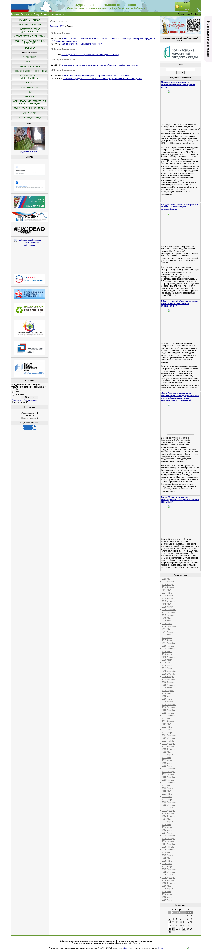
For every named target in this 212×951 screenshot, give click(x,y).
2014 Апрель (168, 587)
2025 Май (166, 858)
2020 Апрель (168, 690)
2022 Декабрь (168, 777)
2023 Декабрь (168, 810)
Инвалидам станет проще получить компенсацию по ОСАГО (90, 54)
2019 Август (167, 668)
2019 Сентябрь (169, 671)
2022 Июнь (167, 760)
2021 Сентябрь (169, 735)
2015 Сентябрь (169, 609)
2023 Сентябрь (169, 802)
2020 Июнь (167, 696)
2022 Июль (167, 763)
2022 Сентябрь (169, 769)
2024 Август (167, 833)
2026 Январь (168, 880)
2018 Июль (167, 654)
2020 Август (167, 702)
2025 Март (167, 852)
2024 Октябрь (168, 838)
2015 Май (166, 604)
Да (16, 389)
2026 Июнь (167, 894)
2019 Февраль (168, 657)
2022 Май (166, 757)
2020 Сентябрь (169, 704)
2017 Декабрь (168, 643)
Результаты (16, 400)
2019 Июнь (167, 662)
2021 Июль (167, 729)
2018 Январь (168, 646)
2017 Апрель (168, 632)
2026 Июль (167, 897)
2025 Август (167, 866)
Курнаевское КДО (29, 151)
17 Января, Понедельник (63, 59)
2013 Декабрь (168, 582)
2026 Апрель (168, 889)
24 (170, 929)
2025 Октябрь (168, 872)
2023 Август (167, 799)
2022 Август (167, 766)
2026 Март (167, 886)
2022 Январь (168, 746)
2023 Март (167, 785)
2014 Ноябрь (168, 596)
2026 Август (167, 900)
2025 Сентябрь (169, 869)
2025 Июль (167, 863)
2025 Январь (168, 847)
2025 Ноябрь (168, 875)
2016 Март (167, 618)
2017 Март (167, 629)
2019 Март (167, 660)
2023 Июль (167, 796)
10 (170, 922)
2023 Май (166, 791)
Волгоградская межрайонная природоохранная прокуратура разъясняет (95, 75)
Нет (17, 392)
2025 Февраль (168, 850)
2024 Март (167, 819)
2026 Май (166, 891)
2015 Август (167, 607)
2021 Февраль (168, 716)
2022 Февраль (168, 749)
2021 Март (167, 718)
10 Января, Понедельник (63, 70)
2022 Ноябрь (168, 774)
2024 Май (166, 824)
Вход (36, 14)
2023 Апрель (168, 788)
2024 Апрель (168, 822)
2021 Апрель (168, 721)
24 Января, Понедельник (63, 49)
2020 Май (166, 693)
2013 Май (166, 579)
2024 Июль (167, 830)
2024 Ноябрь (168, 841)
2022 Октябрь (168, 771)
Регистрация (26, 14)
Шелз (160, 948)
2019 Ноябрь (168, 676)
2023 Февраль (168, 783)
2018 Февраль (168, 649)
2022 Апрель (168, 755)
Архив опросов (31, 400)
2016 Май (166, 621)
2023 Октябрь (168, 805)
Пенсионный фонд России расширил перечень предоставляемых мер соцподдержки (102, 78)
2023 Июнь (167, 794)
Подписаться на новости (52, 14)
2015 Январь (168, 598)
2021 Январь (168, 713)
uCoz (125, 948)
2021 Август (167, 732)
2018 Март (167, 651)
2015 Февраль (168, 601)
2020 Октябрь (168, 707)
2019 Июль (167, 665)
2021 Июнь (167, 727)
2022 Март (167, 752)
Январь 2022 (180, 909)
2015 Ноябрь (168, 615)
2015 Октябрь (168, 612)
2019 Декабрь (168, 679)
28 (184, 929)
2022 (62, 26)
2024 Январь (168, 813)
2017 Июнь (167, 637)
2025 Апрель (168, 855)
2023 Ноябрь (168, 808)
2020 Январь (168, 682)
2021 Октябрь (168, 738)
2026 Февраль (168, 883)
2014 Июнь (167, 593)
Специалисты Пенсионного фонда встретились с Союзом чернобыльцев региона (100, 65)
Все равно (20, 394)
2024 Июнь (167, 827)
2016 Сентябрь (169, 626)
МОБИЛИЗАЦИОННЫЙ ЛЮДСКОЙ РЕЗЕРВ (82, 44)
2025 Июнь (167, 861)
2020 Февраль (168, 685)
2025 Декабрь (168, 877)
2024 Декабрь (168, 844)
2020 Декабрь (168, 710)
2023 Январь (168, 780)
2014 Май (166, 590)
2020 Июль (167, 699)
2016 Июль (167, 623)
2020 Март (167, 688)
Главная (15, 14)
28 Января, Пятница (60, 33)
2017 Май (166, 635)
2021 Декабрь (168, 743)
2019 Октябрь (168, 674)
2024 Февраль (168, 816)
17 (170, 925)
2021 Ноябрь (168, 741)
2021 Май (166, 724)
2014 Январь (168, 584)
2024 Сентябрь (169, 836)
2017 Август (167, 640)
